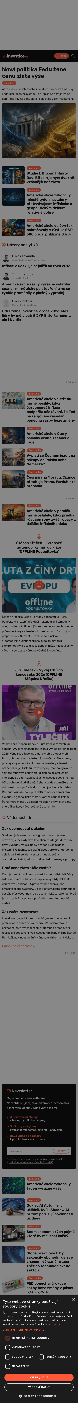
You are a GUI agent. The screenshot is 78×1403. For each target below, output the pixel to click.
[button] (39, 1330)
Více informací (54, 1324)
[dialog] (39, 1349)
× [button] (73, 1299)
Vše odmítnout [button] (39, 1387)
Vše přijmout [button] (39, 1377)
